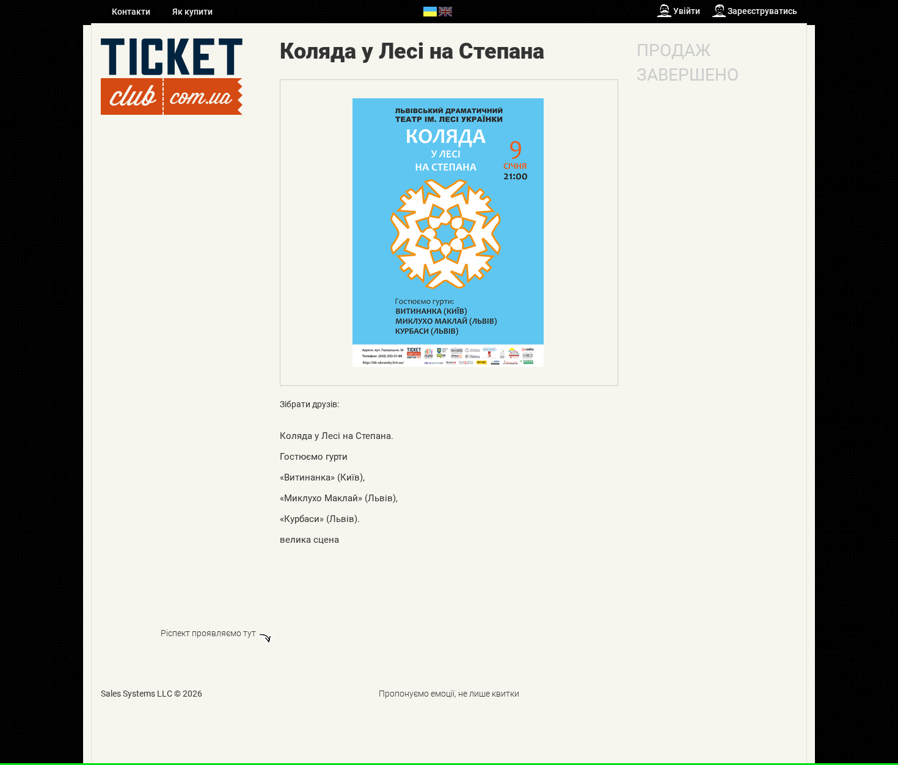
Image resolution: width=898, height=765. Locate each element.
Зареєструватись (762, 11)
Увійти (686, 11)
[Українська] (430, 11)
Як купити (192, 11)
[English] (445, 11)
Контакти (132, 11)
